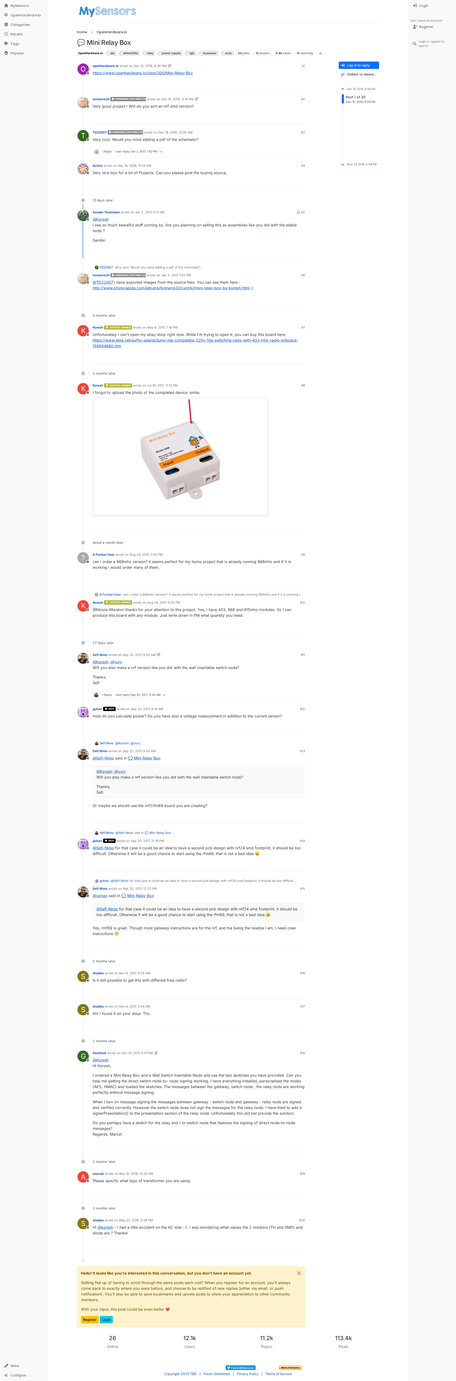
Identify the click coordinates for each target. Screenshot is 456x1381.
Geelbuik (99, 1053)
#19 (302, 1174)
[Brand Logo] (107, 11)
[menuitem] (432, 6)
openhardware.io (106, 66)
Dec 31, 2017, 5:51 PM (137, 1053)
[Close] (299, 1273)
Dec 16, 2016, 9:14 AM (177, 99)
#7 (303, 327)
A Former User (103, 554)
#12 (302, 709)
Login (106, 1320)
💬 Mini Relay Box (144, 758)
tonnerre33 (101, 99)
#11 (303, 655)
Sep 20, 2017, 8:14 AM (147, 709)
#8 (303, 385)
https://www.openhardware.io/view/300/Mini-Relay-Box (143, 73)
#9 (303, 554)
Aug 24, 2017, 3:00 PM (146, 554)
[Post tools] (301, 85)
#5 (303, 212)
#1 (303, 66)
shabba (98, 973)
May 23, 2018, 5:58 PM (136, 1220)
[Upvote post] (284, 85)
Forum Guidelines (217, 1374)
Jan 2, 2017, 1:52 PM (176, 275)
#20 (302, 1220)
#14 (302, 841)
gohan (97, 709)
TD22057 (100, 132)
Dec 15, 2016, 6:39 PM (150, 66)
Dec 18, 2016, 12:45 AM (175, 132)
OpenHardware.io (90, 53)
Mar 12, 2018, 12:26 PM (136, 1174)
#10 (302, 602)
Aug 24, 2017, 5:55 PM (163, 602)
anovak (98, 1174)
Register (89, 1320)
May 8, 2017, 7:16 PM (162, 327)
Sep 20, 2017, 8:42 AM (139, 751)
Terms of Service (279, 1374)
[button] (23, 1366)
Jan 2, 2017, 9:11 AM (149, 212)
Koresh (98, 327)
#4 (303, 165)
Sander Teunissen (106, 212)
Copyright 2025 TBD (180, 1374)
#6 (303, 275)
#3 (303, 132)
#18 (302, 1053)
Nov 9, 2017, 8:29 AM (134, 973)
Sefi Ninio (100, 655)
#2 (303, 99)
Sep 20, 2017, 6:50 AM (139, 655)
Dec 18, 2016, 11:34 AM (134, 165)
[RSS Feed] (320, 53)
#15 (302, 888)
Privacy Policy (248, 1374)
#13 (302, 751)
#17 (302, 1006)
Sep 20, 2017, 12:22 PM (140, 888)
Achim (98, 165)
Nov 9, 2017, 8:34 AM (134, 1006)
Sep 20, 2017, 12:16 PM (147, 841)
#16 (302, 973)
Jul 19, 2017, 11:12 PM (162, 385)
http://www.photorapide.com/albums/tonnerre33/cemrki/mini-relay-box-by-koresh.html (171, 288)
